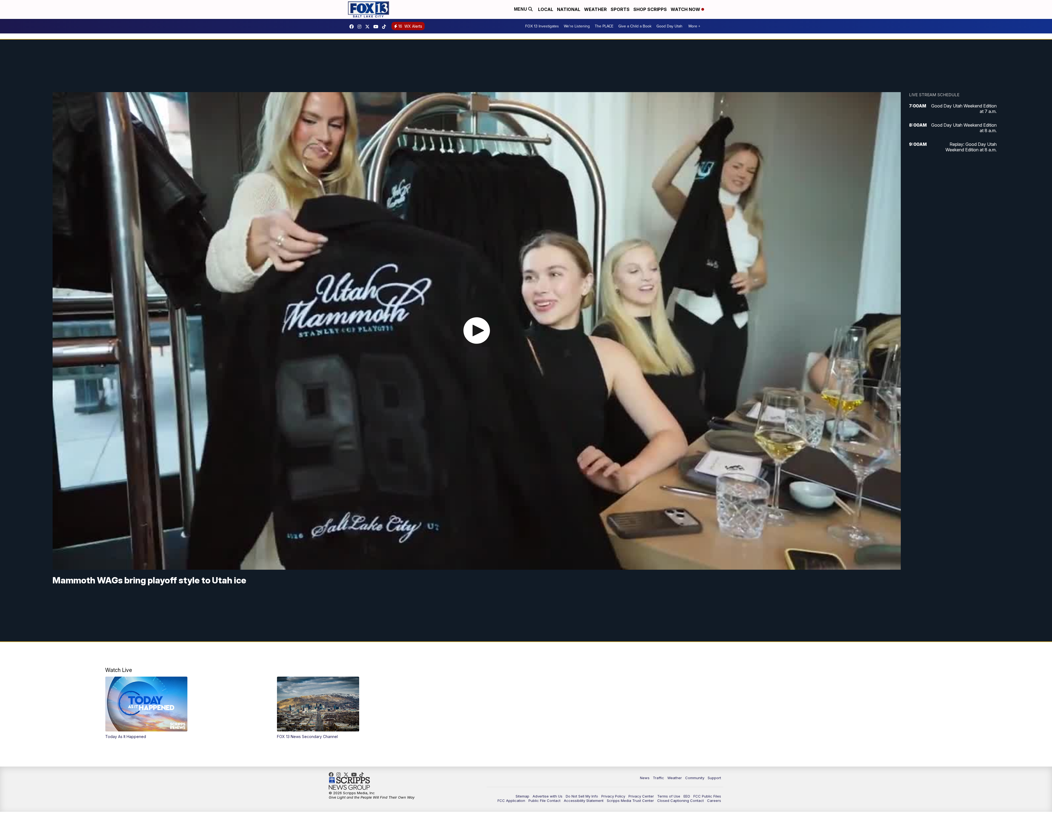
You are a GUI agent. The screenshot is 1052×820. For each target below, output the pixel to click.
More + (694, 26)
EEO (687, 796)
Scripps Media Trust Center (630, 800)
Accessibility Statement (584, 800)
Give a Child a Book (634, 26)
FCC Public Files (707, 796)
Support (714, 778)
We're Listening (577, 26)
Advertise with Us (547, 796)
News (645, 778)
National (568, 9)
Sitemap (522, 796)
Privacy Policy (613, 796)
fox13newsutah (352, 26)
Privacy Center (641, 796)
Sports (620, 9)
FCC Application (511, 800)
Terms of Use (668, 796)
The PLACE (604, 26)
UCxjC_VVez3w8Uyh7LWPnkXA (377, 26)
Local (545, 9)
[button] (182, 708)
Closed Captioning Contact (680, 800)
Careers (714, 800)
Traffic (658, 778)
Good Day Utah (669, 26)
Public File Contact (544, 800)
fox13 (368, 26)
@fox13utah (385, 26)
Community (694, 778)
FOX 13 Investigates (542, 26)
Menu (521, 9)
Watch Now (686, 9)
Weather (595, 9)
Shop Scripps (650, 9)
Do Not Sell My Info (582, 796)
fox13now (361, 26)
